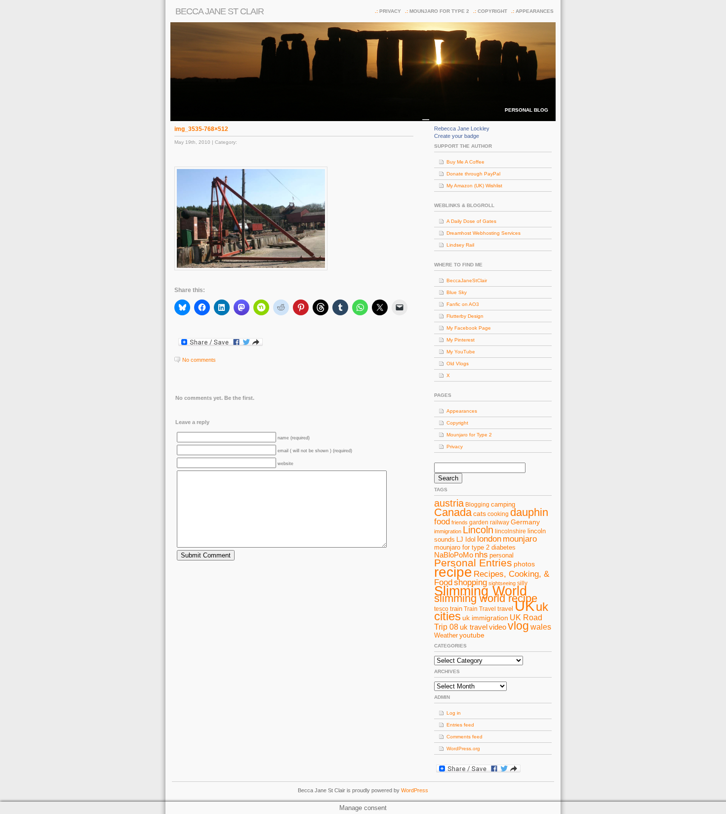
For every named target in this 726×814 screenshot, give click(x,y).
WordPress (414, 790)
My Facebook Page (468, 328)
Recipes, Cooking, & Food (491, 578)
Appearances (535, 11)
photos (524, 564)
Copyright (492, 11)
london (489, 539)
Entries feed (460, 725)
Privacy (390, 11)
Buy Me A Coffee (465, 162)
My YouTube (460, 351)
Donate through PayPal (473, 173)
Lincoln (478, 529)
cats (479, 513)
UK (524, 606)
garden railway (489, 522)
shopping (470, 582)
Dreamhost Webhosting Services (483, 233)
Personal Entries (473, 563)
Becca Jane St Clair (219, 11)
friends (459, 522)
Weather (446, 635)
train (456, 608)
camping (503, 504)
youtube (471, 635)
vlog (518, 625)
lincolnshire (510, 531)
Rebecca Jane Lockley (461, 128)
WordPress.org (463, 748)
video (497, 627)
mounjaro (520, 539)
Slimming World (480, 591)
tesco (441, 608)
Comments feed (464, 736)
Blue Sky (456, 292)
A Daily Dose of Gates (471, 221)
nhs (481, 554)
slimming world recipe (485, 598)
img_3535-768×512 (201, 129)
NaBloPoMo (453, 555)
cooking (498, 514)
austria (449, 503)
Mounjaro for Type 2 (439, 11)
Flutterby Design (465, 316)
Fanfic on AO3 (462, 304)
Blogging (477, 504)
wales (540, 627)
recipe (453, 572)
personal (501, 555)
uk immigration (485, 618)
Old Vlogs (457, 363)
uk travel (473, 627)
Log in (453, 713)
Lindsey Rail (460, 245)
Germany (525, 522)
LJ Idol (466, 539)
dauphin (529, 512)
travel (505, 608)
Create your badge (456, 136)
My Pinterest (460, 340)
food (442, 521)
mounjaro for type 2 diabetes (475, 547)
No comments (199, 360)
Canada (453, 512)
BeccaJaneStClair (466, 280)
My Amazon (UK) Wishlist (474, 185)
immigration (447, 531)
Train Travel (480, 608)
